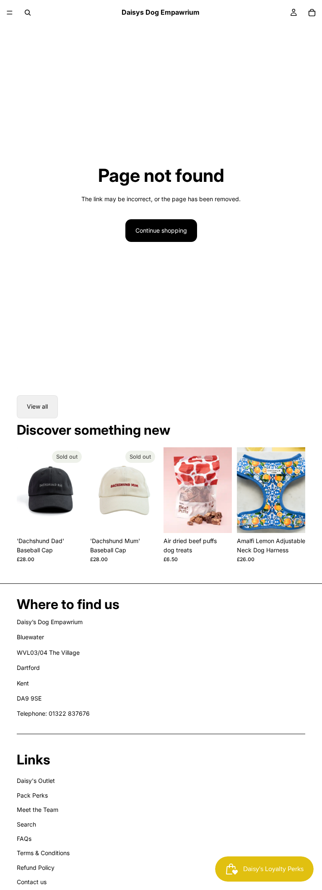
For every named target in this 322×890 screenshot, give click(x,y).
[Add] (218, 520)
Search (26, 824)
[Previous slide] (26, 490)
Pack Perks (32, 795)
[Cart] (312, 12)
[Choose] (292, 520)
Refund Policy (36, 867)
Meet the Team (37, 809)
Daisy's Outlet (36, 780)
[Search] (27, 12)
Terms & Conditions (43, 852)
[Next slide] (76, 490)
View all (37, 406)
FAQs (24, 838)
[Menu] (9, 12)
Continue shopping (161, 230)
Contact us (32, 881)
